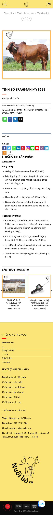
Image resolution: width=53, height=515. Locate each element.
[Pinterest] (23, 148)
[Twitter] (9, 148)
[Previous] (2, 296)
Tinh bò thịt (43, 13)
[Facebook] (4, 148)
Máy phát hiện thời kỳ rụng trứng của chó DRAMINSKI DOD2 (39, 302)
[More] (4, 153)
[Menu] (4, 4)
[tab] (26, 136)
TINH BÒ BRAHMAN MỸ (32, 110)
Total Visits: (7, 358)
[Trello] (46, 148)
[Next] (51, 296)
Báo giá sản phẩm (10, 98)
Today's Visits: (8, 350)
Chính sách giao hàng (12, 392)
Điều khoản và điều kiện (14, 377)
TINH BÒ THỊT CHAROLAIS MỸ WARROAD (13, 302)
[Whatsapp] (14, 148)
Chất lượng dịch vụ (11, 402)
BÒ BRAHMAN (15, 110)
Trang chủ (9, 13)
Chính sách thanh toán (13, 387)
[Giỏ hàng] (48, 4)
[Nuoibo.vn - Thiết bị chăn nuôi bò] (26, 4)
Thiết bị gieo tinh (25, 13)
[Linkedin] (18, 148)
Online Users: (8, 342)
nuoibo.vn (34, 511)
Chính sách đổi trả (11, 397)
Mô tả (6, 136)
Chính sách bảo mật (12, 382)
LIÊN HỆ (16, 309)
